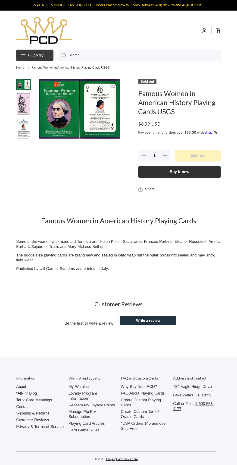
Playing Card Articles (87, 423)
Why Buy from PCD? (139, 386)
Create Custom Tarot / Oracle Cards (140, 414)
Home (20, 67)
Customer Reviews (32, 420)
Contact (23, 407)
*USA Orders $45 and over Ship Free (144, 426)
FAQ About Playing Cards (143, 393)
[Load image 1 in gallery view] (23, 84)
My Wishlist (79, 386)
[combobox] (139, 55)
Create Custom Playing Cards (141, 402)
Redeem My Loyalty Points (92, 405)
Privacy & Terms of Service (40, 426)
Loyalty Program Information (83, 396)
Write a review (148, 321)
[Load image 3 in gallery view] (23, 129)
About (21, 386)
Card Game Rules (84, 430)
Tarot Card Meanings (34, 400)
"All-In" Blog (26, 393)
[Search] (62, 55)
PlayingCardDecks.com (122, 459)
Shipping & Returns (33, 413)
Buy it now (179, 172)
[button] (146, 189)
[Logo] (44, 30)
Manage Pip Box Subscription (83, 414)
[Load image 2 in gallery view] (23, 104)
